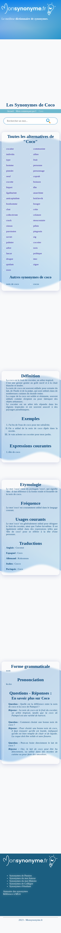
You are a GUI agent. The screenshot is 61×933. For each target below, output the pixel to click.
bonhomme (11, 204)
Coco (41, 111)
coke (35, 209)
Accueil (10, 111)
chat (8, 209)
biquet (9, 187)
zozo (8, 270)
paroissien (11, 231)
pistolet (9, 171)
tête (35, 187)
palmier (10, 242)
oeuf (8, 176)
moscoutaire (39, 220)
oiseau (9, 226)
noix (35, 248)
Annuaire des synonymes (15, 891)
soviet (9, 237)
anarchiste (38, 193)
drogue (9, 259)
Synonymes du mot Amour (22, 878)
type (8, 160)
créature (37, 215)
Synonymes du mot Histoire (23, 881)
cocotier (37, 242)
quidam (10, 264)
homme (10, 165)
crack (9, 220)
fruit (35, 160)
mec (35, 259)
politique (37, 253)
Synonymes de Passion (20, 875)
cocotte (9, 182)
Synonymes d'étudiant (20, 886)
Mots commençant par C (26, 111)
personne (37, 165)
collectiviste (12, 215)
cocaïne (10, 149)
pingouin (37, 231)
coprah (36, 176)
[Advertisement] (30, 70)
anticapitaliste (13, 198)
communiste (39, 149)
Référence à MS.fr (12, 894)
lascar (9, 253)
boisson (37, 182)
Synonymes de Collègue (21, 883)
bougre (36, 204)
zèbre (36, 154)
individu (10, 154)
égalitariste (11, 193)
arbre (8, 248)
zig (34, 237)
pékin (36, 226)
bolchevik (38, 198)
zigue (36, 264)
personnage (39, 171)
